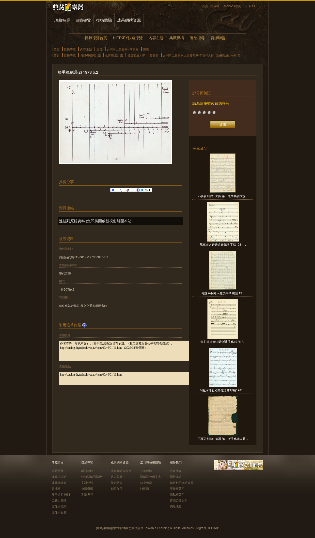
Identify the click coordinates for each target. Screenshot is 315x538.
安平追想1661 (61, 494)
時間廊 (144, 488)
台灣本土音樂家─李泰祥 (123, 49)
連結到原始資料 (72, 220)
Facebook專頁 (231, 6)
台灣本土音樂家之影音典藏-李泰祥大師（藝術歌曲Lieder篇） (203, 55)
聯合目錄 (87, 471)
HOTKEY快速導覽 (128, 37)
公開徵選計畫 (114, 55)
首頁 (205, 6)
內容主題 (156, 37)
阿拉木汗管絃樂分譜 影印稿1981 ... (223, 390)
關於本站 (176, 476)
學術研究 (117, 482)
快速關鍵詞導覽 (91, 476)
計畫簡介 (176, 471)
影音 (99, 49)
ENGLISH (249, 6)
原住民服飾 (59, 512)
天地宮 (56, 488)
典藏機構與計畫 (90, 55)
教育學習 (117, 476)
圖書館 (154, 55)
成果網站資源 (129, 20)
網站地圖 (176, 506)
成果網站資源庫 (121, 471)
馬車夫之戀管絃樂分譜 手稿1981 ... (223, 244)
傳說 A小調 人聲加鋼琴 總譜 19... (222, 293)
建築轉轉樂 (59, 482)
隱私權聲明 (177, 494)
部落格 (214, 6)
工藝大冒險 (59, 500)
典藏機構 (176, 37)
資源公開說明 (179, 500)
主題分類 (87, 482)
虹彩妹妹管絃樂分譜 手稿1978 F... (223, 341)
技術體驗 (104, 20)
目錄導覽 (83, 20)
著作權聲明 (177, 488)
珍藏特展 (62, 20)
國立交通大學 (136, 55)
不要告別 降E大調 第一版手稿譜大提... (223, 196)
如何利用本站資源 (181, 482)
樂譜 (146, 49)
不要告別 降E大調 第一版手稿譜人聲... (223, 438)
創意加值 (117, 488)
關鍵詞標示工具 (150, 476)
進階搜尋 (197, 37)
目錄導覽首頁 (96, 37)
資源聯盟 (218, 37)
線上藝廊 (146, 482)
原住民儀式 (59, 506)
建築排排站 (59, 476)
